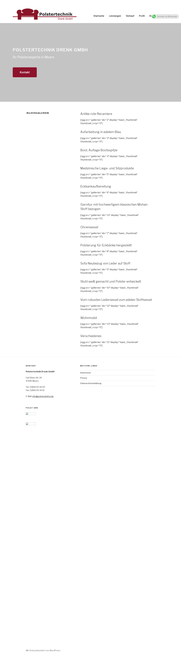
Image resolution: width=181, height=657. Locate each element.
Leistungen (115, 16)
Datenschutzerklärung (90, 383)
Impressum (85, 372)
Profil (142, 16)
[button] (25, 72)
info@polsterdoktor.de (43, 396)
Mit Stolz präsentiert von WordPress (43, 650)
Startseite (98, 16)
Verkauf (130, 16)
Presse (83, 378)
